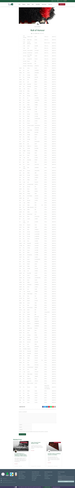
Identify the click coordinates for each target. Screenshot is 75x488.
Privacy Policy (21, 473)
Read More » (32, 450)
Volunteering (46, 476)
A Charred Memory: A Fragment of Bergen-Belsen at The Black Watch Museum (20, 454)
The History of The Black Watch (36, 475)
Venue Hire (38, 4)
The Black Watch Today (35, 473)
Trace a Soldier (34, 478)
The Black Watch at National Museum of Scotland (54, 454)
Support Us (46, 473)
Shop (33, 4)
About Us (50, 4)
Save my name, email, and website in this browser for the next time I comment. (34, 431)
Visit (19, 4)
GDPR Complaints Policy (22, 476)
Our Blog (59, 473)
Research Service (34, 476)
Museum (23, 4)
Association (44, 4)
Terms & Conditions (21, 475)
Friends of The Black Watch (48, 475)
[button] (43, 407)
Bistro (28, 4)
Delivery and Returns (22, 478)
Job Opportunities (47, 478)
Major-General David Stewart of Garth (35, 443)
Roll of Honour (42, 33)
